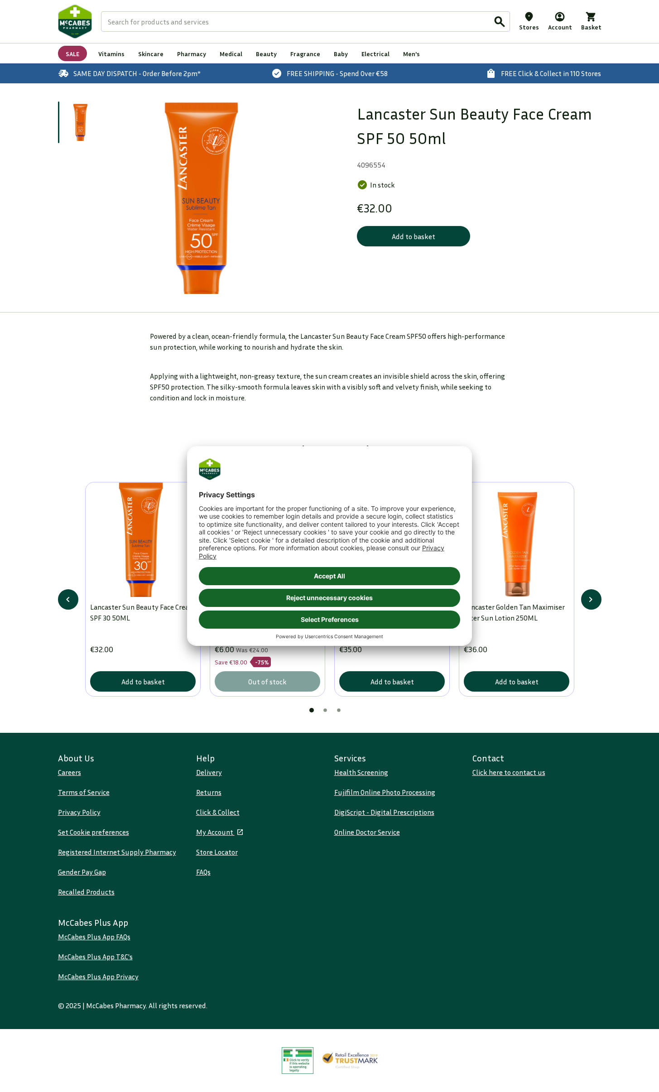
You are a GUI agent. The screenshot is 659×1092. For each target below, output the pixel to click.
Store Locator (217, 851)
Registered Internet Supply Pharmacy (117, 851)
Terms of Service (84, 792)
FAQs (203, 871)
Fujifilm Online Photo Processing (384, 792)
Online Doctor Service (367, 832)
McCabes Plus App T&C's (95, 956)
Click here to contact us (508, 772)
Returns (208, 792)
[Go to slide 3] (338, 710)
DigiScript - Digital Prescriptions (384, 812)
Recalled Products (86, 891)
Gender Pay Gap (82, 871)
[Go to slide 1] (81, 122)
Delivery (209, 772)
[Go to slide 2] (325, 710)
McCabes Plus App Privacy (98, 976)
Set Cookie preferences (93, 832)
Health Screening (361, 772)
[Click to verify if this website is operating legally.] (297, 1060)
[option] (206, 197)
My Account (215, 832)
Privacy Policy (79, 812)
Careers (69, 772)
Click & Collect (218, 812)
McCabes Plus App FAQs (94, 936)
